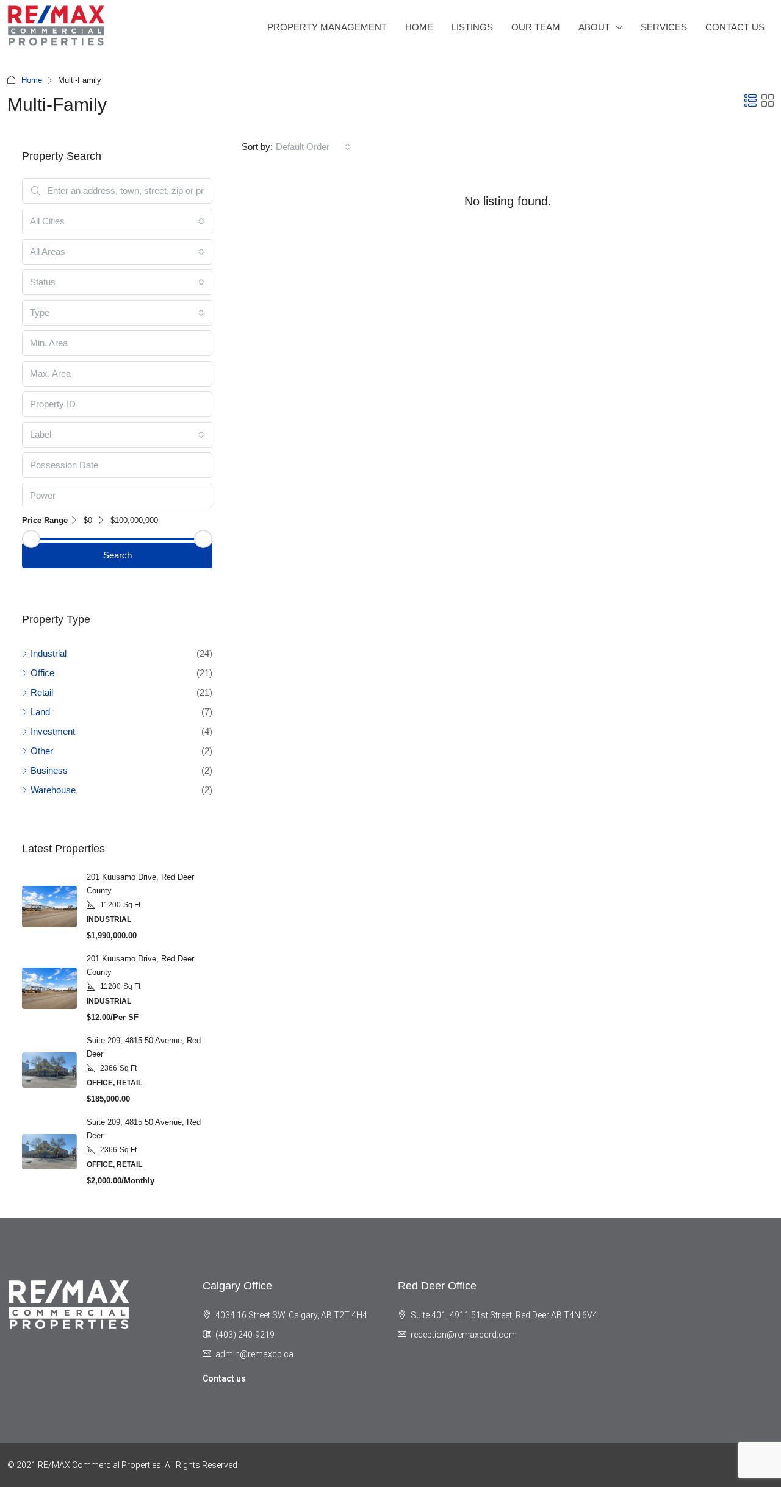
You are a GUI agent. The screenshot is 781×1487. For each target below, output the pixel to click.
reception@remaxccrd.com (464, 1334)
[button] (750, 101)
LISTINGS (472, 27)
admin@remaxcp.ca (254, 1354)
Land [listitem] (40, 712)
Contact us (224, 1378)
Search (117, 555)
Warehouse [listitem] (53, 790)
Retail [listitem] (42, 692)
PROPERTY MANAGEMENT (327, 27)
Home (31, 80)
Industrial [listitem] (49, 653)
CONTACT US (735, 27)
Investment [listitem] (53, 731)
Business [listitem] (49, 770)
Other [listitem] (42, 751)
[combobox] (313, 147)
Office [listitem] (42, 673)
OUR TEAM (535, 27)
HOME (419, 27)
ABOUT (594, 27)
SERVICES (664, 27)
